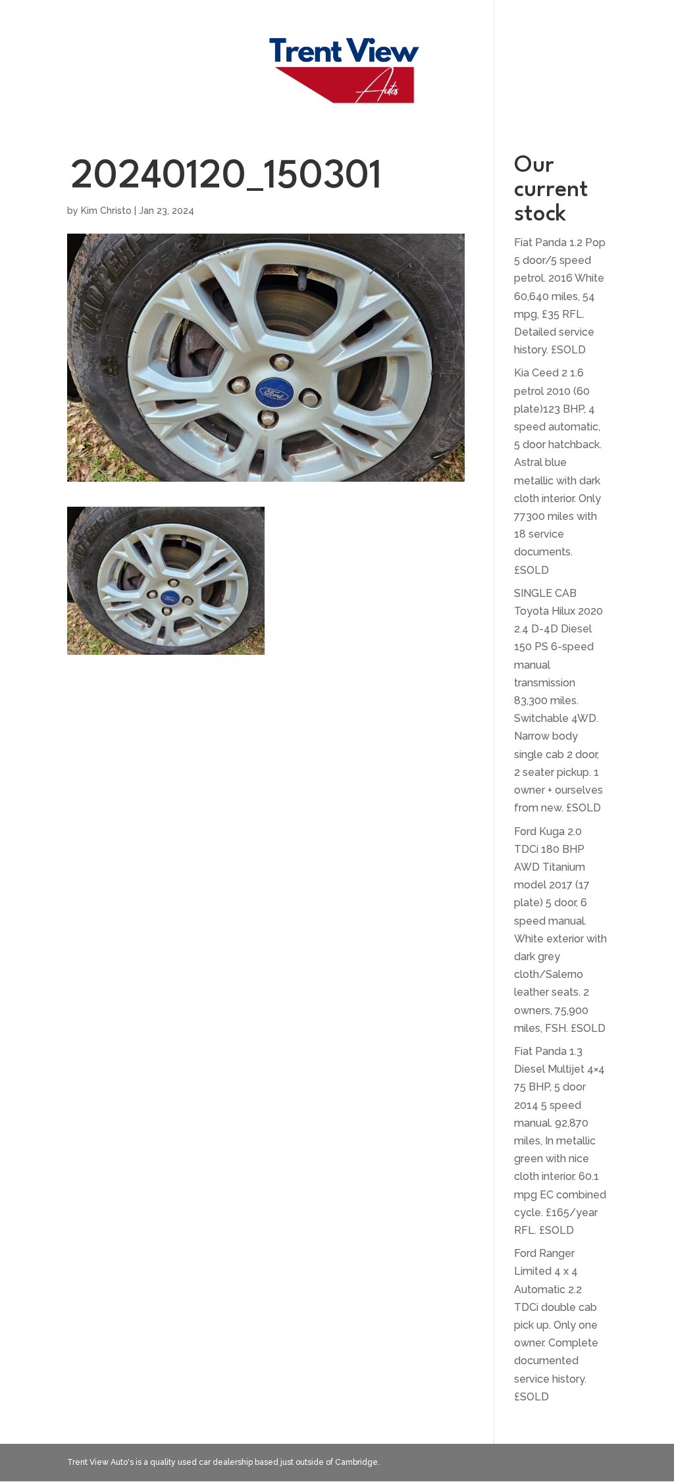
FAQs (223, 69)
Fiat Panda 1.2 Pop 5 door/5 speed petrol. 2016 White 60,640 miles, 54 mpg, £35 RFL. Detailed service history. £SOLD (560, 296)
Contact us (565, 69)
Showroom (157, 69)
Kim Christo (106, 210)
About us (485, 69)
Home (88, 69)
